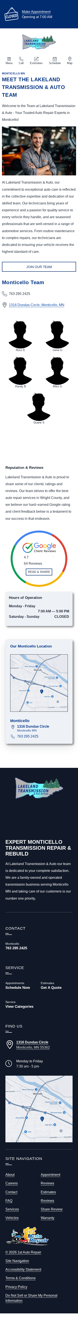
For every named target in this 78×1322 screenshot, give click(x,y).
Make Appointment (36, 12)
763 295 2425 (27, 736)
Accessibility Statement (23, 1269)
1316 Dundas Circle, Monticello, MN (36, 305)
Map (69, 63)
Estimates (36, 63)
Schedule (55, 63)
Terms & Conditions (20, 1278)
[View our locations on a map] (39, 1109)
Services (12, 1209)
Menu (9, 63)
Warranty (47, 1218)
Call (21, 63)
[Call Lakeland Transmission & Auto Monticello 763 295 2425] (21, 946)
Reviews (47, 1183)
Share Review (52, 1209)
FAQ (8, 1200)
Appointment (50, 1174)
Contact (11, 1192)
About (10, 1174)
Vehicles (12, 1218)
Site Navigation (17, 1261)
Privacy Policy (16, 1287)
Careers (11, 1183)
